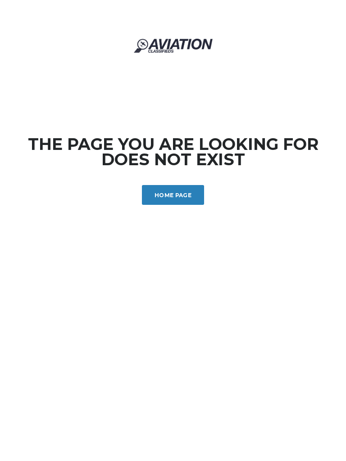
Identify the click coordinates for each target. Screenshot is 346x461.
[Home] (173, 45)
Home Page (173, 195)
